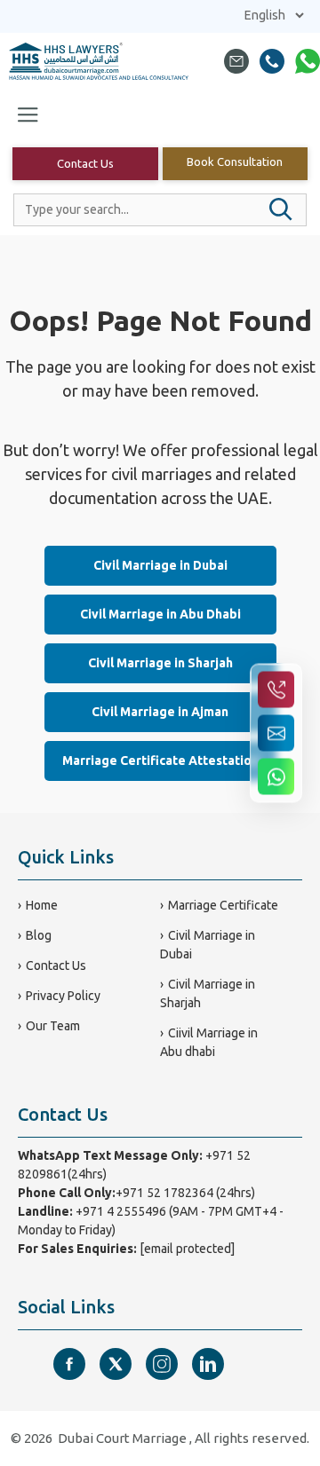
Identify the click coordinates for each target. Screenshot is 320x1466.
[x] (116, 1364)
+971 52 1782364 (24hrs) (185, 1193)
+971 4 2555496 (121, 1211)
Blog (39, 935)
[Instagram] (162, 1364)
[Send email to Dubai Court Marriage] (276, 733)
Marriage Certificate (223, 905)
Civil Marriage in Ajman (160, 712)
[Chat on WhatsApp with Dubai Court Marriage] (276, 777)
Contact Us (85, 163)
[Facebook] (69, 1364)
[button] (281, 209)
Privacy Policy (63, 996)
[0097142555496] (272, 61)
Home (42, 905)
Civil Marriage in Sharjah (160, 663)
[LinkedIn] (208, 1364)
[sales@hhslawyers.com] (236, 61)
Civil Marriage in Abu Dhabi (160, 614)
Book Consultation (235, 161)
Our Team (53, 1026)
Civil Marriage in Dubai (160, 565)
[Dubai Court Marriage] (99, 61)
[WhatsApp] (307, 61)
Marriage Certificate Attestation (160, 760)
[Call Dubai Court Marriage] (276, 690)
